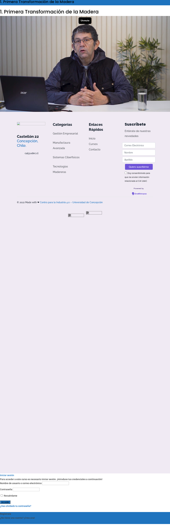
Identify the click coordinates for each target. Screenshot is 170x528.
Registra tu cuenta (9, 522)
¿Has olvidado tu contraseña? (15, 506)
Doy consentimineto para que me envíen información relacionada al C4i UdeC (137, 177)
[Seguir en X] (24, 161)
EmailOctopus (141, 194)
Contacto (94, 149)
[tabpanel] (85, 64)
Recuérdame (10, 495)
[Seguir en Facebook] (18, 161)
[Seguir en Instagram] (30, 161)
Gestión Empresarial (65, 133)
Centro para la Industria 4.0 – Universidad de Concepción (71, 202)
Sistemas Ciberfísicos (66, 157)
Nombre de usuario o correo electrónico (21, 483)
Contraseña (6, 489)
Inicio (92, 138)
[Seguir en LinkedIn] (37, 161)
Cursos (93, 144)
